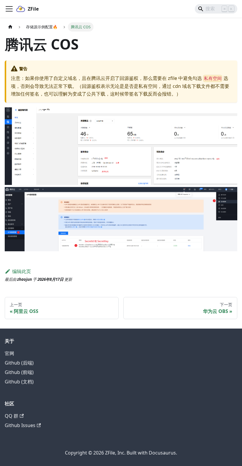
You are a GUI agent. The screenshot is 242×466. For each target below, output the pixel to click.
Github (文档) (19, 381)
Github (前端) (19, 372)
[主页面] (10, 27)
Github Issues (20, 425)
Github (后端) (19, 363)
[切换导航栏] (9, 8)
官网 (9, 353)
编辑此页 (21, 271)
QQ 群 (11, 416)
